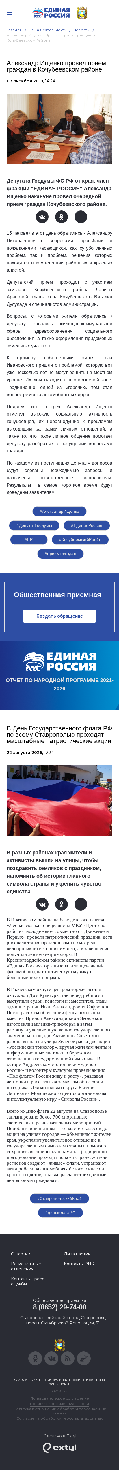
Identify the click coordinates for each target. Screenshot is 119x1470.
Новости (81, 30)
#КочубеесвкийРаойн (80, 539)
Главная (14, 30)
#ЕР (29, 539)
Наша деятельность (47, 30)
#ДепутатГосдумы (34, 525)
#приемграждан (60, 553)
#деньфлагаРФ (60, 1212)
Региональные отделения (26, 1266)
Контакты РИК (79, 1263)
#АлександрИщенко (59, 511)
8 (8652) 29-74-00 (59, 1307)
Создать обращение (59, 616)
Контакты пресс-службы (28, 1281)
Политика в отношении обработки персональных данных (60, 1411)
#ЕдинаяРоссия (86, 525)
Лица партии (77, 1254)
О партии (20, 1254)
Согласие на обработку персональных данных (59, 1418)
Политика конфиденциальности (59, 1403)
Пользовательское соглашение (59, 1398)
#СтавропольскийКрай (59, 1198)
